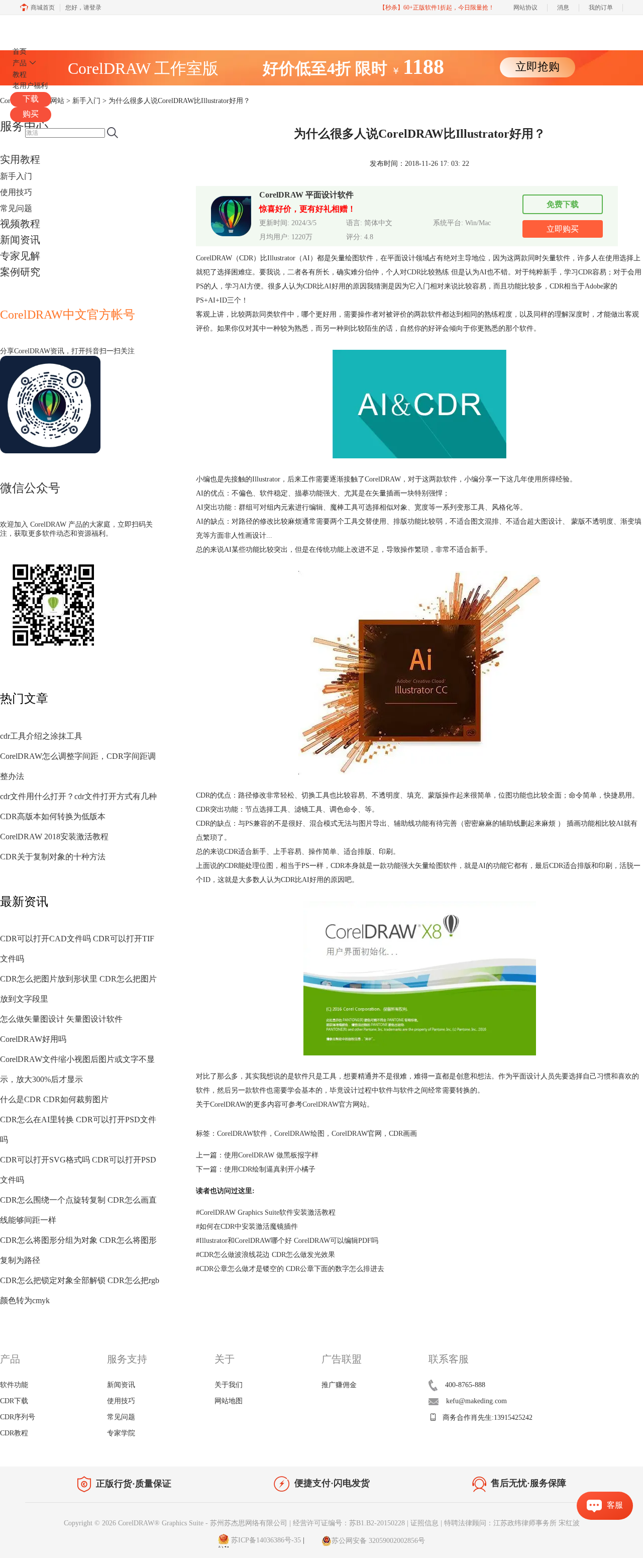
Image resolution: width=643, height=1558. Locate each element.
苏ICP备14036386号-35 (265, 1540)
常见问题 (16, 208)
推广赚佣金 (339, 1385)
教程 (20, 74)
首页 (20, 51)
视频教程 (20, 223)
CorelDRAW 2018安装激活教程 (54, 836)
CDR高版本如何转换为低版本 (52, 816)
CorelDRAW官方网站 (334, 1104)
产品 (20, 63)
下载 (31, 98)
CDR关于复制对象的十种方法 (52, 856)
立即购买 (563, 229)
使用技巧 (16, 192)
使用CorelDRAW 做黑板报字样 (271, 1155)
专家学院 (121, 1433)
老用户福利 (30, 85)
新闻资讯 (20, 239)
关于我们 (229, 1385)
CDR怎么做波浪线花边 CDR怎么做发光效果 (265, 1254)
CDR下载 (14, 1401)
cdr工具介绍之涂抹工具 (41, 736)
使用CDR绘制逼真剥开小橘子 (269, 1169)
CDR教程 (14, 1433)
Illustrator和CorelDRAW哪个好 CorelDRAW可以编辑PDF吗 (287, 1240)
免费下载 (563, 204)
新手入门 (16, 176)
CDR (414, 272)
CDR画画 (403, 1133)
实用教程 (20, 159)
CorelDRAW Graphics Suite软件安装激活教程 (266, 1212)
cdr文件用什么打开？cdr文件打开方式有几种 (78, 796)
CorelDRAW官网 (357, 1133)
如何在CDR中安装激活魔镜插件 (247, 1226)
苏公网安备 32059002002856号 (378, 1540)
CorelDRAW (39, 27)
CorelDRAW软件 (242, 1133)
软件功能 (14, 1385)
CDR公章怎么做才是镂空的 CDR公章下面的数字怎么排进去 (290, 1269)
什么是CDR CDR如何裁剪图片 (54, 1099)
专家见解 (20, 255)
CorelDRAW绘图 (299, 1133)
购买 (31, 114)
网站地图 (229, 1401)
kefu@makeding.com (476, 1401)
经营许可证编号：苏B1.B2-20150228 (349, 1523)
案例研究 (20, 271)
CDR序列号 (17, 1417)
